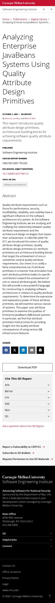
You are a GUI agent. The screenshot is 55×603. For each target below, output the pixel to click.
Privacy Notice (10, 578)
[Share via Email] (31, 350)
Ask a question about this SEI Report (23, 426)
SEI (4, 533)
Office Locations (11, 572)
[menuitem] (20, 9)
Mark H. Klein (30, 118)
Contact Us (8, 565)
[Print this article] (40, 350)
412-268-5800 (10, 525)
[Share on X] (14, 350)
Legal (5, 584)
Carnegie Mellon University (27, 596)
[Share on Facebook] (6, 350)
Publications (20, 19)
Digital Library (39, 19)
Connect (7, 546)
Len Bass (16, 118)
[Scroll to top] (51, 596)
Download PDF (27, 367)
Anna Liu (8, 118)
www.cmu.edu (10, 590)
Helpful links (9, 539)
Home (5, 19)
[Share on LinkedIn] (23, 350)
